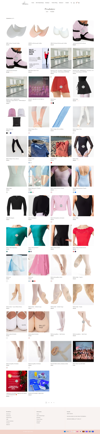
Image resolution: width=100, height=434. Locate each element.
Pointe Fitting (54, 2)
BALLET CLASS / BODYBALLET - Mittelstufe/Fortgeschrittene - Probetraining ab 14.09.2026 (16, 101)
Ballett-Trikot (75, 218)
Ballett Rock (53, 99)
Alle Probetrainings (40, 2)
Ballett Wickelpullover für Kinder (57, 218)
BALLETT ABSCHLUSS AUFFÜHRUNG (36, 99)
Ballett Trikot (75, 158)
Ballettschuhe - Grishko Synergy (35, 306)
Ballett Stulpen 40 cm (32, 129)
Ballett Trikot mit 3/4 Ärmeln (34, 188)
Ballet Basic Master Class (33, 70)
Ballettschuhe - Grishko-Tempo (57, 306)
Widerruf (8, 424)
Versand (8, 422)
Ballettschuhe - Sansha (77, 306)
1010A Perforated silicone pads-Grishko (59, 43)
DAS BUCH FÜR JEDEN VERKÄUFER (35, 393)
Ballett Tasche (31, 158)
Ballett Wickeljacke (10, 218)
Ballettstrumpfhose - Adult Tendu (80, 334)
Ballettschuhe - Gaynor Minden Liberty (14, 306)
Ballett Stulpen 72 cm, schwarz (12, 158)
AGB (7, 419)
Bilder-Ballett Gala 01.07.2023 (79, 363)
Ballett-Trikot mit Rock (55, 247)
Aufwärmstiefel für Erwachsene (79, 43)
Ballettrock (8, 277)
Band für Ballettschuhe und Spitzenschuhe (59, 363)
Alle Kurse (8, 413)
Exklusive (61, 2)
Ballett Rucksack (9, 129)
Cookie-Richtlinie (9, 421)
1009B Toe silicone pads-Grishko (35, 43)
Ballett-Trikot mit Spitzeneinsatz (79, 247)
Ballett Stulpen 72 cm (77, 129)
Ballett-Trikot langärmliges (11, 247)
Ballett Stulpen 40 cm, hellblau (57, 129)
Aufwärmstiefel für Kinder (11, 70)
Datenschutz (9, 417)
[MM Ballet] (25, 3)
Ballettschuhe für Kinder (11, 334)
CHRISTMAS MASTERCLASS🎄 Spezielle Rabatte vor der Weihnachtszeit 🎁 (16, 394)
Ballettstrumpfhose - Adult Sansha (58, 334)
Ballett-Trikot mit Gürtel (33, 247)
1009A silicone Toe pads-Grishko (13, 43)
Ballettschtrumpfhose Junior (56, 277)
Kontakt (67, 2)
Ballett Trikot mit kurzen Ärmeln (57, 188)
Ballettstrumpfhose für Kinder (12, 363)
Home (33, 2)
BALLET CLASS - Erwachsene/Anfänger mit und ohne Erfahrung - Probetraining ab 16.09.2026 (60, 71)
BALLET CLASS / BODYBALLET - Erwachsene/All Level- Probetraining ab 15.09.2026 (83, 71)
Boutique (47, 2)
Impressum (8, 415)
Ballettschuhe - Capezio (77, 277)
